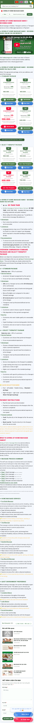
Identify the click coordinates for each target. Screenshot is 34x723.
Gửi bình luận (8, 718)
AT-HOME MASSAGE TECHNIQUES (19, 671)
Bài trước (21, 623)
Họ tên (4, 702)
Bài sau (27, 623)
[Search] (30, 6)
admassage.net (7, 57)
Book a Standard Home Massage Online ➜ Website (12, 139)
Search (29, 14)
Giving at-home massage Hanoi (9, 443)
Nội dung (4, 687)
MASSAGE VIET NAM (20, 645)
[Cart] (30, 2)
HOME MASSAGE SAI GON (21, 652)
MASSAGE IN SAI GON (20, 664)
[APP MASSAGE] (7, 634)
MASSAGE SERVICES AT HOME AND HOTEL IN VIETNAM (23, 639)
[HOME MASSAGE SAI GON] (7, 657)
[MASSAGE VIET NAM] (7, 647)
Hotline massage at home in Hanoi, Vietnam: (16, 208)
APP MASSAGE (18, 631)
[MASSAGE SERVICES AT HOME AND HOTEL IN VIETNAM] (7, 640)
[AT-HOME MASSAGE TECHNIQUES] (7, 673)
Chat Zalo (10, 103)
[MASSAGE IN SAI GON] (7, 666)
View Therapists (10, 164)
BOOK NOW (10, 99)
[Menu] (2, 2)
